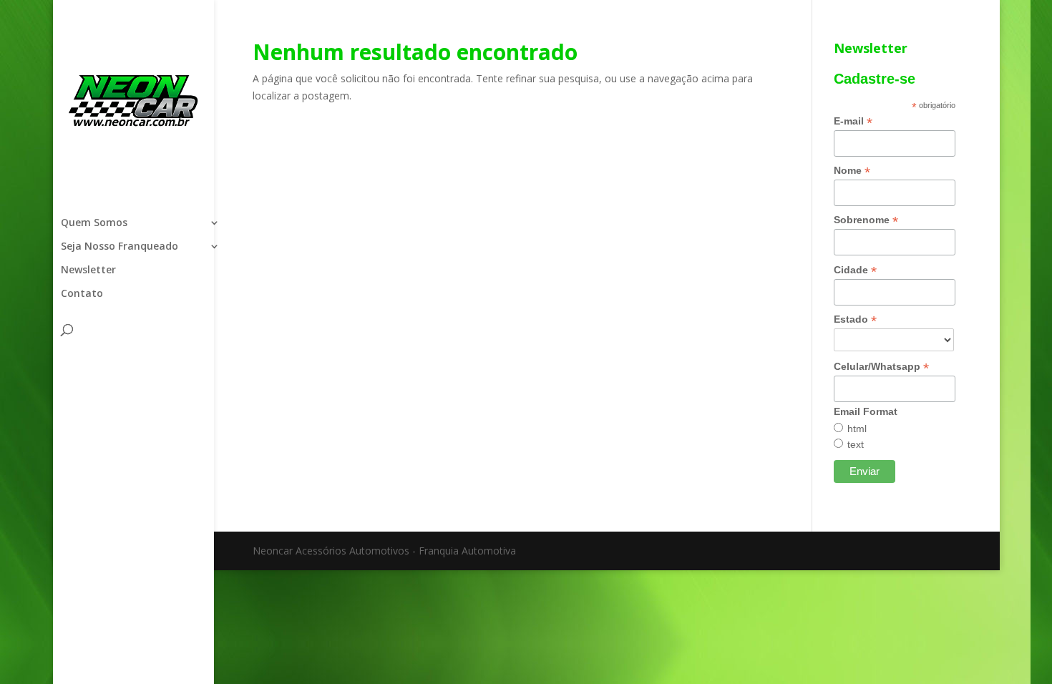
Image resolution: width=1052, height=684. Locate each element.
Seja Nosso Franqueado (119, 247)
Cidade (855, 270)
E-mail (853, 121)
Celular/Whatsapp (881, 366)
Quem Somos (94, 223)
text (855, 444)
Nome (852, 170)
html (857, 428)
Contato (82, 294)
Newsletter (88, 270)
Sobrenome (866, 220)
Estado (855, 319)
